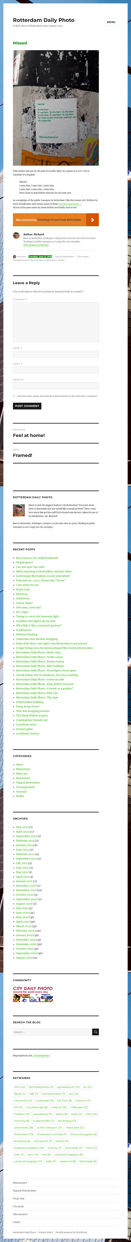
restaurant (75, 1127)
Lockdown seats (26, 724)
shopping (22, 1141)
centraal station (53, 1093)
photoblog (67, 1120)
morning (21, 1120)
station (62, 1141)
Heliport (59, 1107)
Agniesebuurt (68, 1087)
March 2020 (23, 926)
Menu (111, 22)
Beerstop (21, 594)
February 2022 (25, 854)
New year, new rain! (28, 607)
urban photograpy (28, 1161)
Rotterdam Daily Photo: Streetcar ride (40, 679)
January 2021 (24, 881)
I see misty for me (27, 585)
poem (85, 256)
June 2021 (22, 867)
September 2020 (26, 899)
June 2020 (22, 912)
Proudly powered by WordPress (71, 1232)
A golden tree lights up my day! (36, 621)
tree (46, 1154)
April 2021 (22, 876)
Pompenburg (20, 260)
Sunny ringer (24, 603)
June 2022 (22, 849)
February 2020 (25, 930)
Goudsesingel (37, 1107)
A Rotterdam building (29, 702)
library (62, 1114)
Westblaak (88, 1161)
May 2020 (22, 917)
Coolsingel (45, 1100)
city (73, 1093)
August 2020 (24, 903)
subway (54, 1147)
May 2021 (22, 872)
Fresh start (23, 589)
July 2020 (22, 908)
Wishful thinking (27, 634)
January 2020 (24, 935)
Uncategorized (25, 787)
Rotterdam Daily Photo (43, 20)
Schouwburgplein (83, 1134)
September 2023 (26, 836)
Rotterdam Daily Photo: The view (37, 697)
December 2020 (26, 885)
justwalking (42, 1114)
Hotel (19, 764)
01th (79, 256)
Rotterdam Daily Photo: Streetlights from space (46, 670)
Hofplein (21, 1114)
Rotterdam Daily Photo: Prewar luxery (40, 661)
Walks (20, 796)
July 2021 (21, 863)
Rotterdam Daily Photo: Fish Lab (37, 693)
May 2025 (22, 827)
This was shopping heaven (33, 711)
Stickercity (23, 598)
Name (17, 348)
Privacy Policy (46, 1232)
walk (51, 1161)
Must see (21, 773)
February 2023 (25, 840)
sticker (61, 260)
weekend (68, 1161)
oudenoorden (43, 1120)
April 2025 (22, 831)
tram (32, 1154)
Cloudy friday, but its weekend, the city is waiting (47, 675)
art (87, 1087)
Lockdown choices (27, 733)
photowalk (23, 1127)
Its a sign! (22, 612)
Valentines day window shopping (37, 639)
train (19, 1154)
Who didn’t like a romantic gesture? (39, 625)
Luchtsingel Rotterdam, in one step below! (43, 575)
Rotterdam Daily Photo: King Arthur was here (45, 684)
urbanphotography (68, 1154)
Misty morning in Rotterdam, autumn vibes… (44, 571)
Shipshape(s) (24, 562)
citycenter (23, 1100)
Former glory (24, 729)
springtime (43, 1141)
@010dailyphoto (41, 1087)
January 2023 (24, 845)
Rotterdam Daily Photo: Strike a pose (39, 657)
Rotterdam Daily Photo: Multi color (38, 652)
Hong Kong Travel (27, 706)
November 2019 (26, 944)
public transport (36, 260)
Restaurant (23, 778)
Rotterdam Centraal (51, 1134)
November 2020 (26, 890)
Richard (21, 256)
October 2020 (24, 894)
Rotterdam (51, 260)
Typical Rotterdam (64, 256)
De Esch (65, 1100)
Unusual (21, 791)
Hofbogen (79, 1107)
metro (91, 1114)
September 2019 (26, 953)
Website (18, 379)
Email (18, 363)
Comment (20, 299)
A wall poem (23, 630)
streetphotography (29, 1147)
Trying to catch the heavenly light (37, 616)
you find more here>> (70, 204)
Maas (76, 1114)
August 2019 (24, 957)
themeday (73, 1147)
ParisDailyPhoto (41, 1055)
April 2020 (22, 921)
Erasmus (83, 1100)
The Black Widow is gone (32, 715)
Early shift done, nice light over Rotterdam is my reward (51, 643)
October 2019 (24, 948)
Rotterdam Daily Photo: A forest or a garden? (44, 688)
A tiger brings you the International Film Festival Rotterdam (54, 648)
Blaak (19, 1093)
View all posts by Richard (36, 245)
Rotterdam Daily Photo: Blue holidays (40, 666)
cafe (33, 1093)
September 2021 (26, 858)
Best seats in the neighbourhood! (37, 557)
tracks (91, 1147)
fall (18, 1107)
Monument (23, 769)
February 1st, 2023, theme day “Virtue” (41, 580)
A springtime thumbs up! (32, 720)
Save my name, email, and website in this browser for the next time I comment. (57, 396)
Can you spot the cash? (30, 566)
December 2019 (26, 939)
